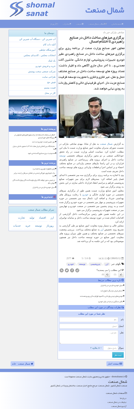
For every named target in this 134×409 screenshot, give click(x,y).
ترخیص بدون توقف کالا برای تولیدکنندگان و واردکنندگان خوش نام (33, 181)
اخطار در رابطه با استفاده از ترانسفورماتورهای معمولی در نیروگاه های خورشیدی (34, 136)
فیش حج (51, 82)
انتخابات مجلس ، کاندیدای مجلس (40, 55)
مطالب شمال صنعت (96, 24)
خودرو (85, 194)
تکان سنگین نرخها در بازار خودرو (110, 301)
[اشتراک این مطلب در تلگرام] (77, 270)
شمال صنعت (104, 10)
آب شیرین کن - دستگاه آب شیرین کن (37, 39)
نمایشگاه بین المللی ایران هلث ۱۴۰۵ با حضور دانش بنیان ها (34, 147)
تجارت (21, 217)
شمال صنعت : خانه (21, 364)
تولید (31, 217)
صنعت (79, 24)
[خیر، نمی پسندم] (107, 274)
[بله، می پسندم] (121, 274)
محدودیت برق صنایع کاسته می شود (41, 153)
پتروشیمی (95, 264)
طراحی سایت (49, 77)
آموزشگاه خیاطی (47, 50)
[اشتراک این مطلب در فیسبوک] (72, 270)
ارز (101, 229)
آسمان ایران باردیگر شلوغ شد (111, 291)
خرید (27, 225)
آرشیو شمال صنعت (118, 406)
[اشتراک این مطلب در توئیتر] (67, 270)
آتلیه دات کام (49, 44)
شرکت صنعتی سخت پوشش (42, 71)
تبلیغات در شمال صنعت (116, 402)
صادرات (66, 24)
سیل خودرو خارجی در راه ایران (111, 285)
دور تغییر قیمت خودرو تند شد (43, 142)
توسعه (62, 155)
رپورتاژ (53, 24)
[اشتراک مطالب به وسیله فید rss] (61, 270)
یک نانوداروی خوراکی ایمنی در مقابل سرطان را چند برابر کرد (34, 174)
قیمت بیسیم (50, 87)
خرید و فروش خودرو (46, 66)
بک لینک (52, 61)
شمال (110, 144)
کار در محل (50, 93)
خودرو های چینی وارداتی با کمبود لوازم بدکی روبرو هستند (101, 296)
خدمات (17, 225)
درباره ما (123, 398)
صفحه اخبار (113, 364)
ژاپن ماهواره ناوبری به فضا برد (44, 169)
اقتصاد (42, 217)
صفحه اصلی (116, 24)
